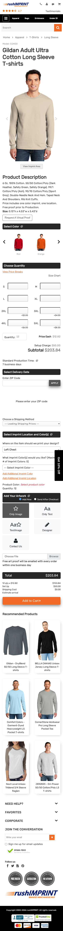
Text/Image (16, 527)
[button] (59, 465)
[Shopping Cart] (59, 4)
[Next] (56, 118)
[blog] (17, 866)
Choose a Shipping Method (18, 419)
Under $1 (54, 18)
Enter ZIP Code (11, 378)
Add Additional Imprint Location (19, 478)
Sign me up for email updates (25, 844)
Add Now (27, 499)
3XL (36, 311)
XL (36, 298)
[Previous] (7, 118)
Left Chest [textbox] (10, 449)
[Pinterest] (22, 866)
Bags (27, 18)
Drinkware (39, 18)
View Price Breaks (13, 271)
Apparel (15, 18)
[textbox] (31, 468)
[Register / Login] (47, 4)
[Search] (58, 27)
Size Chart (54, 275)
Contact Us (16, 546)
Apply (54, 383)
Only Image (15, 514)
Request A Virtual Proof (17, 217)
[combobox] (31, 449)
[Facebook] (7, 866)
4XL (4, 323)
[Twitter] (12, 866)
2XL (4, 311)
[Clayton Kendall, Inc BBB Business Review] (23, 921)
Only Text (47, 511)
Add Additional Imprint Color (18, 473)
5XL (36, 323)
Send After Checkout (47, 499)
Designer (47, 530)
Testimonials (53, 11)
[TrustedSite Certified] (18, 851)
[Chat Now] (53, 4)
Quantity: (9, 337)
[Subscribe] (52, 837)
